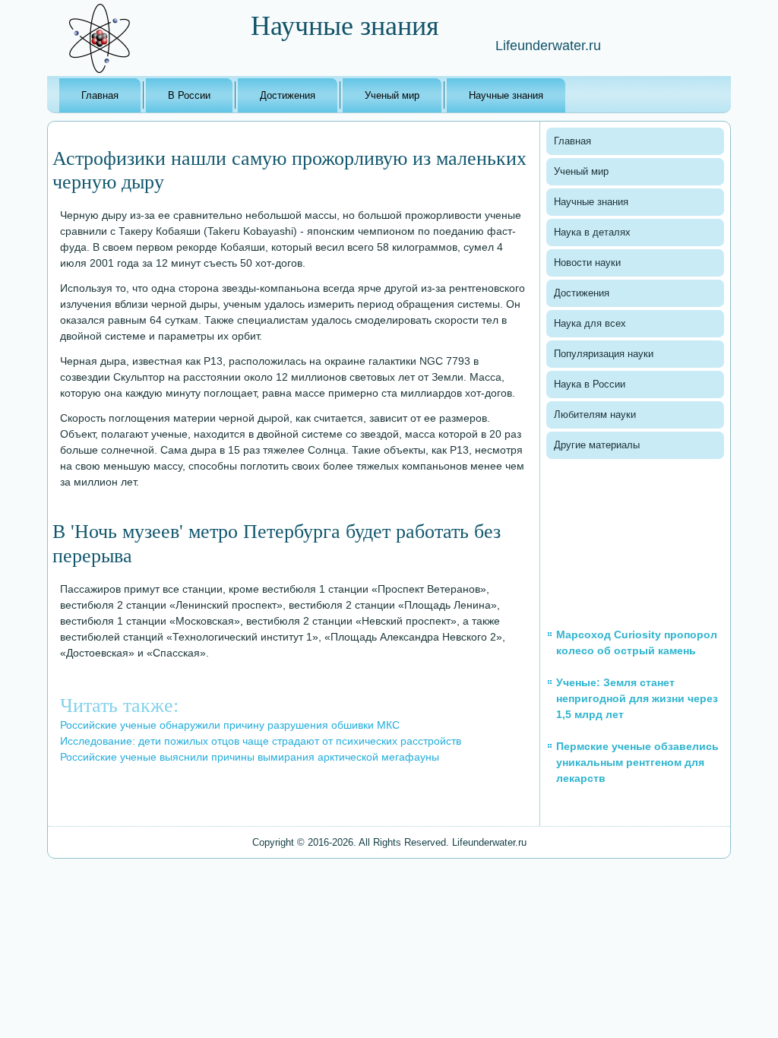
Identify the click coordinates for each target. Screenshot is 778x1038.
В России (189, 95)
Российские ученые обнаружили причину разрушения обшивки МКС (230, 725)
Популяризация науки (603, 353)
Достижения (287, 95)
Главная (100, 95)
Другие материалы (597, 445)
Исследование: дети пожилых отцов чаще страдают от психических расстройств (260, 741)
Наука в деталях (592, 232)
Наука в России (589, 384)
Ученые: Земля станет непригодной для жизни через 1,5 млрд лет (637, 698)
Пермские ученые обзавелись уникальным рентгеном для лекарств (637, 762)
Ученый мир (392, 95)
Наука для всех (590, 323)
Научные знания (506, 95)
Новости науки (587, 262)
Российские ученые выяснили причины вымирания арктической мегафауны (249, 757)
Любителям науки (595, 414)
